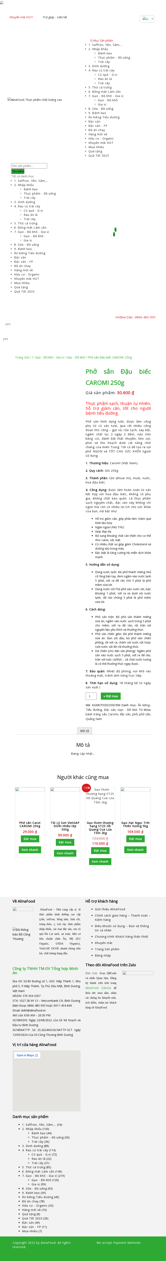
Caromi (113, 714)
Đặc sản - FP (97, 126)
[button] (56, 317)
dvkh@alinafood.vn (33, 1010)
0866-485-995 (36, 1005)
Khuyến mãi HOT (21, 17)
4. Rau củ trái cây (101, 70)
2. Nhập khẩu (98, 49)
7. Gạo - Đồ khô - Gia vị (106, 96)
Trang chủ (22, 357)
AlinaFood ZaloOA (98, 988)
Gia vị (102, 104)
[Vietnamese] (145, 19)
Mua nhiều (96, 147)
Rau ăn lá (105, 79)
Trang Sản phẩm (107, 949)
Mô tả (84, 731)
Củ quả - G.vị (107, 74)
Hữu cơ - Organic (101, 138)
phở (134, 714)
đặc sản (125, 714)
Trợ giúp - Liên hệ (55, 17)
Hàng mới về (97, 134)
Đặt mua (30, 839)
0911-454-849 (63, 1005)
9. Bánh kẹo (97, 113)
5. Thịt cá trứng (100, 87)
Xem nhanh (30, 850)
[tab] (84, 731)
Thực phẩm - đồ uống (114, 57)
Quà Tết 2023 (98, 155)
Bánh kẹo (105, 53)
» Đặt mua (111, 696)
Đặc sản (94, 121)
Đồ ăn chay (96, 130)
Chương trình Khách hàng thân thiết (121, 936)
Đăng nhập (103, 955)
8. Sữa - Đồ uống (100, 109)
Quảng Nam (94, 719)
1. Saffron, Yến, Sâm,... (105, 45)
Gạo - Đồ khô (108, 100)
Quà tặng (95, 151)
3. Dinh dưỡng (99, 66)
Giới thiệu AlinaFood (110, 909)
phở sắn (144, 714)
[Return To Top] (14, 1254)
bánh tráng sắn (96, 714)
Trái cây (104, 62)
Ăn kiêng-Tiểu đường (104, 117)
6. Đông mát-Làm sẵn (104, 92)
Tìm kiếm (18, 171)
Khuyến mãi (103, 943)
